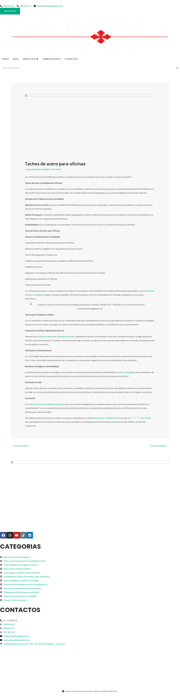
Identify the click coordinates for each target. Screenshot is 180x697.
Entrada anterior (20, 445)
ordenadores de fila (65, 336)
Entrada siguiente (159, 445)
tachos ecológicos (127, 372)
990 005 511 (111, 418)
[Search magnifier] (177, 68)
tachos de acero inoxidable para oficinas (46, 404)
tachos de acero (45, 336)
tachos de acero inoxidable (38, 169)
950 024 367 (98, 418)
